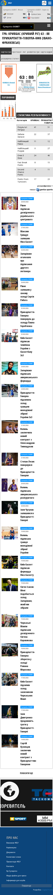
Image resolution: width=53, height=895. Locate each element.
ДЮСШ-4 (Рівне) (29, 87)
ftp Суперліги (11, 871)
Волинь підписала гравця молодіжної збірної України (26, 544)
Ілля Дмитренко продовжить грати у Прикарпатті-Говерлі (27, 722)
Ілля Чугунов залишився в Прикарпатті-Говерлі (27, 515)
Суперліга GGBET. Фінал (13, 9)
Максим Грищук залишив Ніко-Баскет (26, 236)
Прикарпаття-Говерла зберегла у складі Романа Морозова (27, 660)
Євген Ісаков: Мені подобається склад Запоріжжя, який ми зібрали (27, 597)
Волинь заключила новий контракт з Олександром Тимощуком (27, 437)
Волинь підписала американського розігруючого (28, 492)
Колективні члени (13, 857)
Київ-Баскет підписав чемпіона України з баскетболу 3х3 (26, 346)
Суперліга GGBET (27, 198)
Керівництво (11, 848)
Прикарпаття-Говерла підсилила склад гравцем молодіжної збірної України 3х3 (27, 405)
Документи (10, 852)
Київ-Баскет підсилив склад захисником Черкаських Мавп (26, 690)
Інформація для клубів (15, 880)
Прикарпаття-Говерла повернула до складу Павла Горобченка (27, 319)
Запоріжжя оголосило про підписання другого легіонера (26, 262)
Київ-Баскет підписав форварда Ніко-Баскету (27, 570)
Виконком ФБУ (12, 843)
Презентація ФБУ (13, 862)
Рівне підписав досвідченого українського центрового (27, 212)
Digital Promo (47, 890)
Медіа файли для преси (16, 876)
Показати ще (26, 885)
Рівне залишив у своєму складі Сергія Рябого (27, 293)
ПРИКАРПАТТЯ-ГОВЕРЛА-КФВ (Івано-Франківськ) (44, 85)
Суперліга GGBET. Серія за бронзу (38, 10)
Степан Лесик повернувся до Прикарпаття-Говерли (27, 468)
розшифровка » (45, 186)
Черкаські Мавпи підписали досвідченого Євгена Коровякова (27, 631)
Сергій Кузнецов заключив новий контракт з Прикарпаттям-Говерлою (28, 754)
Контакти (10, 866)
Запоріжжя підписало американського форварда (28, 375)
